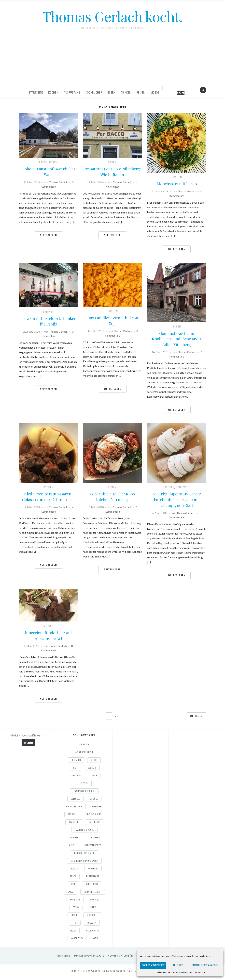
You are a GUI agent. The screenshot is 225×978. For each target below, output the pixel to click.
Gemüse (94, 799)
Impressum (200, 972)
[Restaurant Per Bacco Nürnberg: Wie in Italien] (112, 135)
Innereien (74, 822)
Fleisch (84, 783)
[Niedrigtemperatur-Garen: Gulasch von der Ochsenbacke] (48, 452)
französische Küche (84, 791)
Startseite (36, 92)
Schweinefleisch (92, 892)
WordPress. (98, 971)
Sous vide (182, 487)
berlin (94, 760)
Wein (95, 938)
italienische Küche (84, 830)
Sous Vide (75, 899)
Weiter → (196, 716)
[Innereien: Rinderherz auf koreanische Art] (48, 604)
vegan (73, 930)
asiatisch (84, 744)
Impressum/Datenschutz (182, 972)
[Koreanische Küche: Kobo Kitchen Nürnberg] (112, 452)
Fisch (94, 775)
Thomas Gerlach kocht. (112, 16)
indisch (71, 814)
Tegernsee (92, 915)
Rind (73, 884)
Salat (71, 892)
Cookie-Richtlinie (162, 972)
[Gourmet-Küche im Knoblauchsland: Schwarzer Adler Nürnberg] (176, 291)
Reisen (141, 92)
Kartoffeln (94, 837)
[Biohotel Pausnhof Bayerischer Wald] (48, 135)
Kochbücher (93, 92)
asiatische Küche (84, 752)
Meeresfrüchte (92, 845)
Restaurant (92, 876)
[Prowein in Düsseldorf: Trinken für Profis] (48, 284)
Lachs (71, 845)
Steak (76, 907)
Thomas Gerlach (58, 182)
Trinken (126, 92)
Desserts (77, 775)
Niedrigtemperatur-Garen (84, 861)
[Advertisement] (112, 59)
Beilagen (76, 760)
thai (75, 923)
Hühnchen (97, 806)
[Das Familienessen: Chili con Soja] (112, 284)
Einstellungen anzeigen (205, 965)
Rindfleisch (92, 884)
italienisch (94, 822)
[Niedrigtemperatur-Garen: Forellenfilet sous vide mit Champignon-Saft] (176, 452)
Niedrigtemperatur (84, 853)
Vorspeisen (77, 938)
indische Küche (93, 814)
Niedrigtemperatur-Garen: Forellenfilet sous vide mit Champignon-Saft (177, 499)
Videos (155, 92)
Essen (111, 92)
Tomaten (91, 923)
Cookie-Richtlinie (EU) (121, 955)
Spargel (94, 899)
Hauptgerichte (74, 806)
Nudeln (74, 868)
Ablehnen (178, 965)
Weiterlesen (48, 235)
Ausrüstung (72, 92)
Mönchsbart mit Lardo (177, 183)
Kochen (53, 92)
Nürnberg (93, 868)
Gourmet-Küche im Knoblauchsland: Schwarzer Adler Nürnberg (177, 338)
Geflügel (75, 799)
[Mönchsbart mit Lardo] (176, 142)
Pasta (73, 876)
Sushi (74, 915)
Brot (75, 767)
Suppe (92, 907)
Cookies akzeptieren (153, 965)
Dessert (92, 767)
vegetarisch (92, 930)
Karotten (74, 837)
